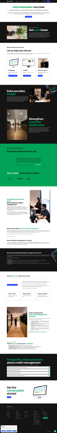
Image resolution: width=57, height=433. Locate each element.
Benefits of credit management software (37, 416)
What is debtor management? (37, 421)
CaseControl (8, 415)
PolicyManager (33, 327)
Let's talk (48, 1)
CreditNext (8, 414)
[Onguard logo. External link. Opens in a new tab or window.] (2, 426)
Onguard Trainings (27, 415)
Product (17, 1)
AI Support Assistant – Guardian (37, 424)
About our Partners (18, 415)
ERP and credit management (37, 420)
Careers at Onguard (18, 414)
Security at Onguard (18, 417)
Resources (26, 1)
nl (43, 1)
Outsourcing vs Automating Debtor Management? (40, 332)
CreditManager (8, 413)
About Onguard (17, 413)
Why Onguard (36, 1)
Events (25, 414)
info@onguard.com (45, 416)
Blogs (25, 413)
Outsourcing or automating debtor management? (37, 422)
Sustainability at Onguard (18, 418)
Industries (22, 1)
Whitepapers (26, 416)
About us (31, 1)
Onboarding (17, 416)
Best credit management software (36, 414)
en (44, 1)
